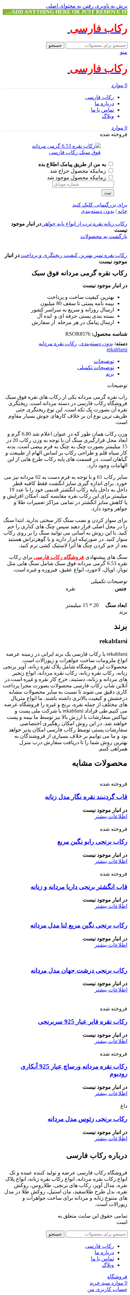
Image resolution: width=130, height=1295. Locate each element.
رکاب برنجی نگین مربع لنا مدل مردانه (78, 925)
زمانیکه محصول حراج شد (78, 171)
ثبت (107, 192)
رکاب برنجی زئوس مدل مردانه (87, 1118)
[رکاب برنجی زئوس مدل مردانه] (88, 1099)
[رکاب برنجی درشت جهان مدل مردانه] (65, 957)
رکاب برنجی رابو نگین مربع (92, 841)
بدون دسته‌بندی (97, 211)
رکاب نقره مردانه (58, 343)
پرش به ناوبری (110, 6)
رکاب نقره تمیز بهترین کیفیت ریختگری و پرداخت (73, 255)
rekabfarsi (117, 349)
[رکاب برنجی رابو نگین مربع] (95, 822)
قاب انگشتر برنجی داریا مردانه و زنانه (79, 886)
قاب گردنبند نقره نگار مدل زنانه (86, 796)
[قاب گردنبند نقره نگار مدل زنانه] (74, 777)
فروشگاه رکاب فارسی (31, 1216)
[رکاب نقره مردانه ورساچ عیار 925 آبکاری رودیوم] (65, 1047)
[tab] (104, 361)
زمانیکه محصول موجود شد (77, 177)
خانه (122, 211)
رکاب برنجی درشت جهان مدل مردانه (79, 970)
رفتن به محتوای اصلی (70, 6)
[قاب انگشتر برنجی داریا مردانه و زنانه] (76, 867)
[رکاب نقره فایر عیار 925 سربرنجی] (65, 1002)
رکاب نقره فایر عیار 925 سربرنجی (82, 1021)
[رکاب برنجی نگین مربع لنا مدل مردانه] (74, 912)
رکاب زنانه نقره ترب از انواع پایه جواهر (84, 223)
